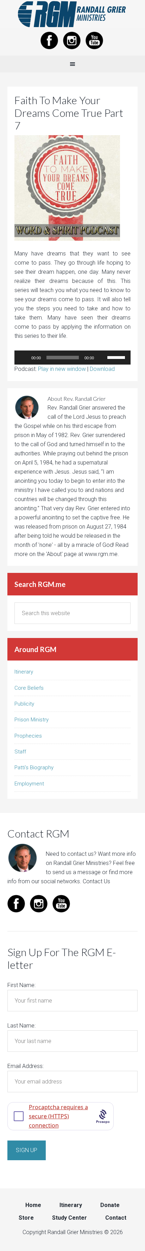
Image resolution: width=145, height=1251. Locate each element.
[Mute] (101, 357)
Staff (20, 751)
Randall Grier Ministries (72, 14)
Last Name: (21, 1025)
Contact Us (96, 881)
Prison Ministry (31, 719)
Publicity (24, 704)
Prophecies (28, 736)
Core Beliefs (29, 688)
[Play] (23, 357)
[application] (72, 357)
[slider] (117, 356)
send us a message (76, 872)
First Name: (21, 985)
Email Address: (25, 1066)
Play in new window (62, 369)
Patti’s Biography (33, 767)
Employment (29, 784)
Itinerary (23, 672)
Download (102, 369)
